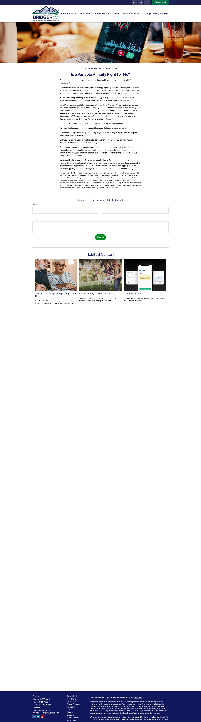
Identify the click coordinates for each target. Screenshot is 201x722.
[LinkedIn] (134, 2)
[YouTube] (140, 2)
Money (70, 712)
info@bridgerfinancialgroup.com (45, 713)
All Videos (71, 720)
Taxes (69, 710)
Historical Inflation (133, 293)
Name (34, 204)
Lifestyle (70, 715)
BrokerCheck (138, 698)
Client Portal (160, 2)
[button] (68, 13)
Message (36, 219)
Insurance (71, 707)
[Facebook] (147, 2)
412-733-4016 (44, 699)
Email (104, 204)
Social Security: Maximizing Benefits (97, 293)
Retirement (71, 699)
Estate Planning (73, 704)
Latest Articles (73, 718)
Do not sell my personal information (156, 719)
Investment (71, 702)
